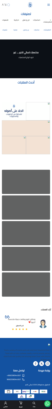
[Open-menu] (48, 4)
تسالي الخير (29, 384)
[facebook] (35, 363)
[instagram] (47, 363)
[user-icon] (3, 4)
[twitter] (41, 363)
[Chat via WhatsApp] (47, 404)
